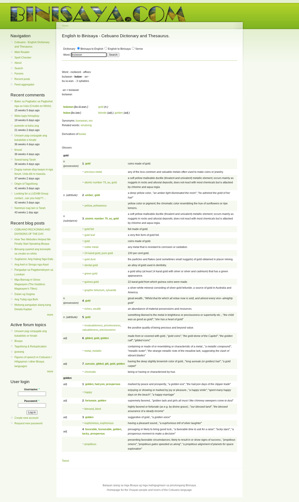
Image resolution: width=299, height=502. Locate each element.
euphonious (91, 423)
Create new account (26, 417)
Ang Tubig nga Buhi (26, 299)
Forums (18, 73)
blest (98, 408)
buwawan (81, 120)
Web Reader (22, 52)
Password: (31, 401)
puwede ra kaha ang (26, 125)
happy (88, 392)
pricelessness (112, 325)
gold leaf (89, 235)
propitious (90, 444)
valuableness (90, 329)
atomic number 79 (95, 182)
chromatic (90, 371)
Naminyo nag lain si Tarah (30, 208)
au (108, 182)
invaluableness (93, 325)
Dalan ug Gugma (24, 294)
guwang (19, 351)
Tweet (65, 460)
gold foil (89, 229)
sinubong (86, 125)
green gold (90, 273)
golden (119, 112)
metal (87, 350)
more (50, 314)
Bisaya (18, 341)
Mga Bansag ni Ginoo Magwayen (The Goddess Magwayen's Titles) (29, 284)
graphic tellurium (94, 290)
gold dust (89, 259)
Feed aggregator (24, 84)
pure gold (107, 253)
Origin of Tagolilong (26, 183)
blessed (89, 408)
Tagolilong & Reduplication (30, 346)
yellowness (100, 205)
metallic (97, 350)
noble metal (91, 247)
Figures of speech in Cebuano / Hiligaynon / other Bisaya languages (33, 362)
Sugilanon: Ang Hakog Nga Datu (33, 259)
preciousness (108, 329)
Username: (32, 389)
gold (101, 106)
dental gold (91, 265)
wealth (97, 308)
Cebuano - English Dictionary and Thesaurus (31, 44)
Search (18, 68)
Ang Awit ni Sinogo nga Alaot (31, 264)
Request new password (28, 423)
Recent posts (22, 79)
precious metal (93, 171)
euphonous (107, 423)
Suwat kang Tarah (25, 159)
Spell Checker (22, 57)
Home (65, 25)
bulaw (82, 134)
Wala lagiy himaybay (26, 115)
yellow (88, 205)
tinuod (18, 149)
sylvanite (111, 290)
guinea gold (91, 281)
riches (88, 308)
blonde (102, 112)
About (17, 62)
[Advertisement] (263, 100)
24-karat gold (92, 253)
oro (91, 120)
